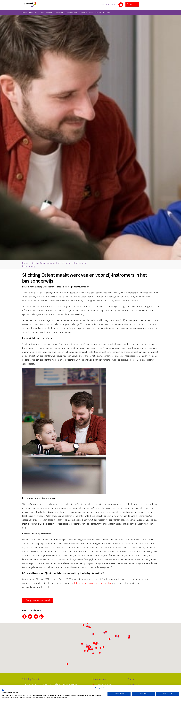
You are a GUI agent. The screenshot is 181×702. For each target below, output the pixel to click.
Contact (131, 4)
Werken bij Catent (86, 12)
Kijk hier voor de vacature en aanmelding (92, 583)
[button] (96, 644)
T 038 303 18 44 (109, 4)
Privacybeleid (99, 688)
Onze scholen (46, 12)
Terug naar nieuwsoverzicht (38, 600)
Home (24, 12)
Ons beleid (59, 12)
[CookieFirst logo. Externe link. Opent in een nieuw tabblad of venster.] (3, 690)
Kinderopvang (71, 12)
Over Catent (34, 12)
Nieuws (98, 12)
